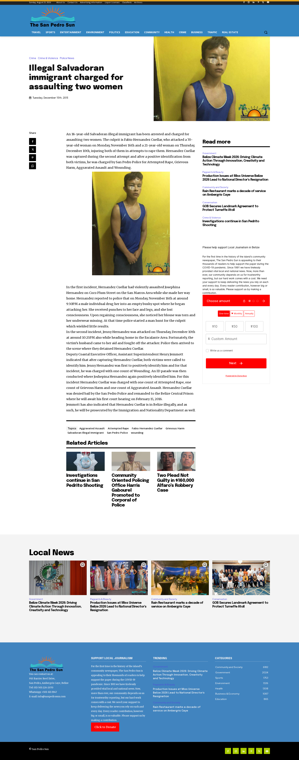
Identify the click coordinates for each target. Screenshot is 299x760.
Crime (32, 58)
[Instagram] (249, 2)
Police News (67, 58)
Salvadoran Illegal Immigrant (85, 432)
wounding (137, 432)
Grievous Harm (175, 428)
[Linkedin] (254, 2)
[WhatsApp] (32, 165)
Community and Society (215, 187)
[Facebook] (244, 2)
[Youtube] (268, 2)
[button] (266, 32)
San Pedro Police (117, 432)
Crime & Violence (48, 58)
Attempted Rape (118, 428)
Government (209, 153)
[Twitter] (263, 2)
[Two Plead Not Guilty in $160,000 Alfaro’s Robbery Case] (176, 461)
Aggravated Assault (92, 428)
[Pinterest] (258, 2)
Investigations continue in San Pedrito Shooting (84, 480)
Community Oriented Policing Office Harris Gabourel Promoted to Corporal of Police (130, 490)
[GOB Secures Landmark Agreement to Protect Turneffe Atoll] (241, 578)
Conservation (209, 202)
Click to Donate (105, 727)
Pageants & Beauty (212, 172)
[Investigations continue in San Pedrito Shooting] (85, 461)
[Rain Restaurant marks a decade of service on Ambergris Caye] (180, 578)
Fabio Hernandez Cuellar (147, 428)
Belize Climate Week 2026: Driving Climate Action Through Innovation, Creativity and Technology (233, 161)
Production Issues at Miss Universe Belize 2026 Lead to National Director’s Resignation (118, 606)
